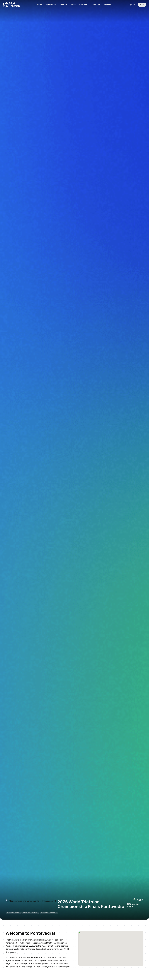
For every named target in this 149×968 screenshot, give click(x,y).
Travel (73, 4)
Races (142, 4)
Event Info (50, 4)
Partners (107, 4)
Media (95, 4)
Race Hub (83, 4)
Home (39, 4)
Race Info (63, 4)
